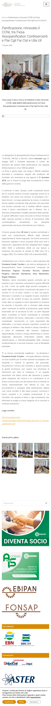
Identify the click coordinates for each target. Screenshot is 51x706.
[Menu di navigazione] (46, 4)
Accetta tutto (9, 702)
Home (4, 17)
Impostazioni (34, 702)
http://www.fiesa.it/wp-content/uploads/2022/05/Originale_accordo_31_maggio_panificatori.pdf (25, 420)
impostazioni (35, 697)
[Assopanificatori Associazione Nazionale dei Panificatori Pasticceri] (13, 4)
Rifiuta (21, 702)
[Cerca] (46, 503)
